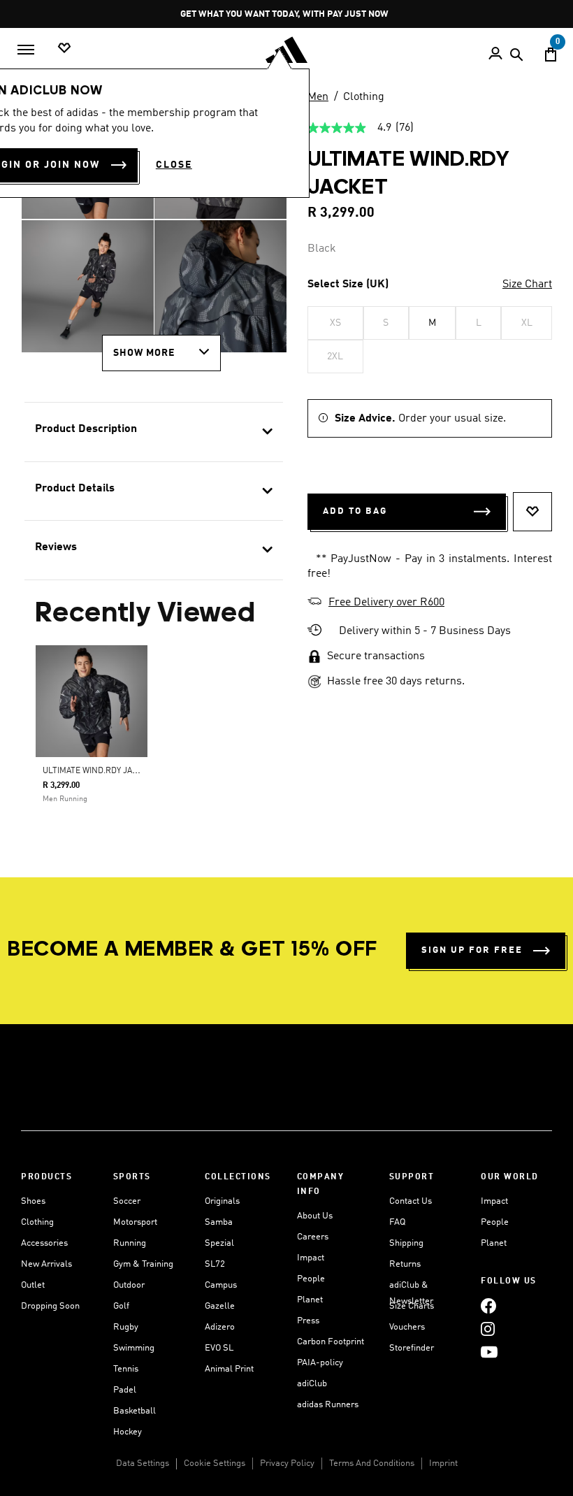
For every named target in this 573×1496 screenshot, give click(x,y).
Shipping (406, 1243)
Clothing (363, 97)
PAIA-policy (320, 1362)
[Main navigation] (25, 50)
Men (317, 97)
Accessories (44, 1243)
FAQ (397, 1222)
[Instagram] (488, 1328)
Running (129, 1243)
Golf (121, 1306)
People (311, 1278)
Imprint (443, 1463)
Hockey (127, 1432)
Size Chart (527, 284)
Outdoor (129, 1285)
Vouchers (407, 1327)
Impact (310, 1258)
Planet (310, 1299)
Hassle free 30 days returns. (396, 681)
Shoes (33, 1201)
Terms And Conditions (371, 1463)
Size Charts (411, 1306)
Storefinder (411, 1348)
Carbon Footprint (330, 1341)
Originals (222, 1201)
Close (174, 165)
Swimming (133, 1348)
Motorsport (135, 1222)
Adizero (220, 1327)
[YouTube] (489, 1351)
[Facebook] (488, 1305)
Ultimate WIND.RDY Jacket (98, 771)
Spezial (219, 1243)
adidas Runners (327, 1404)
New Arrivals (46, 1264)
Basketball (134, 1411)
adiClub (312, 1383)
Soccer (126, 1201)
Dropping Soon (50, 1306)
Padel (124, 1390)
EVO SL (219, 1348)
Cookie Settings (214, 1463)
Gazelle (220, 1306)
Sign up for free (472, 950)
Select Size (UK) (348, 284)
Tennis (125, 1369)
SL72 (215, 1264)
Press (308, 1320)
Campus (221, 1285)
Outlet (33, 1285)
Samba (219, 1222)
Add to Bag (355, 511)
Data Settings (142, 1463)
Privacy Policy (287, 1463)
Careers (312, 1237)
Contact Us (410, 1201)
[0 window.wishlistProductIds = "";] (64, 49)
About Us (315, 1216)
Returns (405, 1264)
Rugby (125, 1327)
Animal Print (229, 1369)
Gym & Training (143, 1264)
